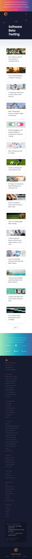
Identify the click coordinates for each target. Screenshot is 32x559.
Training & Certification (10, 369)
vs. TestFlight (8, 403)
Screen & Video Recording (11, 442)
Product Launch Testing (11, 376)
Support (7, 511)
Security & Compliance (10, 437)
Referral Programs (9, 500)
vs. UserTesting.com (10, 412)
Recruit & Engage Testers (11, 428)
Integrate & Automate (10, 435)
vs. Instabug (8, 405)
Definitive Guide (9, 367)
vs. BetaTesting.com (10, 408)
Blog (6, 484)
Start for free (11, 533)
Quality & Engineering (10, 385)
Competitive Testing (10, 383)
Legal (18, 556)
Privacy (7, 556)
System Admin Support (10, 446)
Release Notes (8, 451)
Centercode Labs (9, 493)
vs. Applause (8, 414)
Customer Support (9, 387)
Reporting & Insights (10, 430)
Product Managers (9, 390)
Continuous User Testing (11, 378)
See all (7, 417)
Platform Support (9, 460)
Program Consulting (10, 462)
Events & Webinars (9, 489)
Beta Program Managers (11, 394)
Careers (7, 514)
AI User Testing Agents (10, 439)
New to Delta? (8, 365)
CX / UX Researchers (10, 392)
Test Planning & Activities (11, 433)
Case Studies (8, 491)
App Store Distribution (10, 444)
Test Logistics (8, 466)
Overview (7, 424)
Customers (7, 509)
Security (24, 556)
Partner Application (10, 478)
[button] (26, 14)
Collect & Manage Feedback (12, 426)
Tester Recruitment (10, 464)
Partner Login (8, 475)
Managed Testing (9, 457)
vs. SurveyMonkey (9, 410)
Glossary (7, 496)
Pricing (6, 448)
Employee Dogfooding (10, 381)
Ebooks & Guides (9, 487)
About (6, 507)
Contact (7, 516)
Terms (13, 556)
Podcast (7, 498)
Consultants (8, 396)
